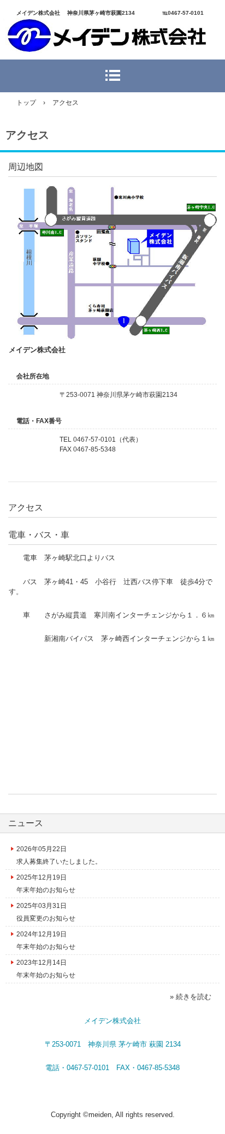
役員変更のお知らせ (45, 918)
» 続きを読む (190, 997)
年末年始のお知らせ (45, 890)
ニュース (25, 823)
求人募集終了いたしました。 (59, 861)
